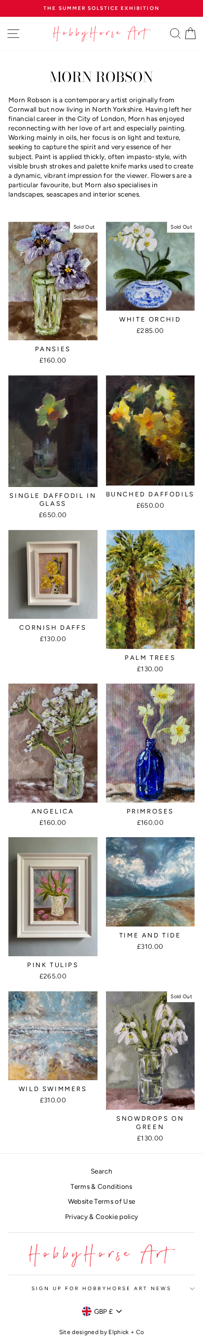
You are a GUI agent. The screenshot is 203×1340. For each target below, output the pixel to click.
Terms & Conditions (101, 1186)
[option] (101, 8)
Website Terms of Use (101, 1201)
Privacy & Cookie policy (101, 1216)
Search (101, 1171)
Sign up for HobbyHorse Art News (102, 1288)
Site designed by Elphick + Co (101, 1332)
